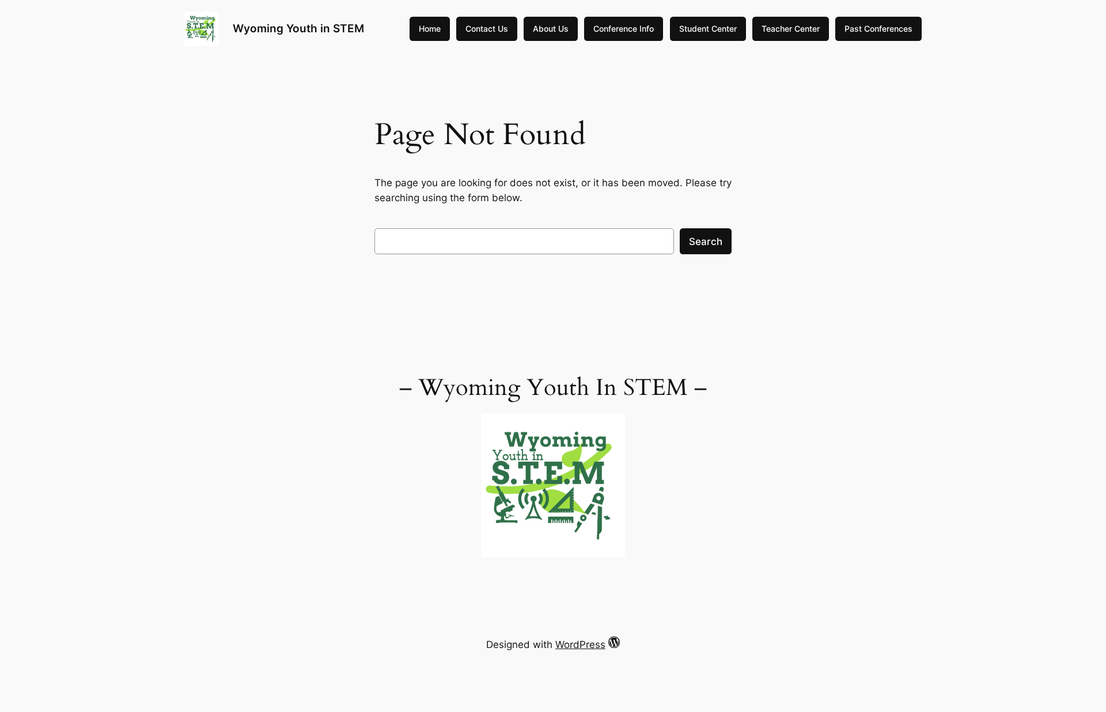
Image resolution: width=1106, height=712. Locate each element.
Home (430, 28)
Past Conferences (878, 28)
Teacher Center (791, 28)
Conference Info (623, 28)
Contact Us (486, 28)
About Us (551, 28)
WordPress (580, 644)
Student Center (708, 28)
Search (705, 241)
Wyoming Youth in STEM (298, 28)
